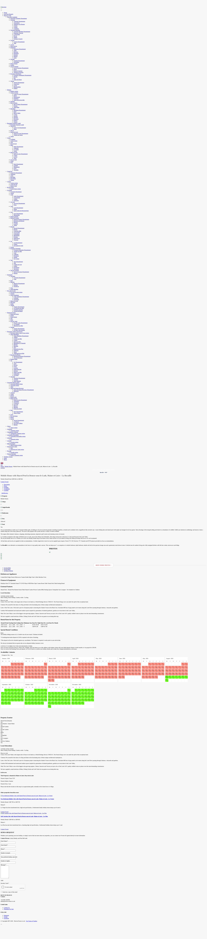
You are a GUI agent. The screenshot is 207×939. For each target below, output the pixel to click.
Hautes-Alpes (13, 359)
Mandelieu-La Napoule (19, 343)
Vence (15, 352)
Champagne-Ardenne (12, 432)
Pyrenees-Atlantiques (15, 74)
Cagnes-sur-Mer (18, 339)
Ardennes (12, 174)
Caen (15, 279)
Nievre (12, 130)
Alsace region (13, 427)
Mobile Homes (110, 470)
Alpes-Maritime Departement (21, 336)
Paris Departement (18, 164)
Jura (11, 318)
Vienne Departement (19, 82)
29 (12, 677)
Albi (15, 263)
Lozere (12, 247)
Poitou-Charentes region (16, 455)
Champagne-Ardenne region (17, 433)
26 (2, 677)
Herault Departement (19, 228)
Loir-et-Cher (13, 159)
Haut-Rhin (13, 178)
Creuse (12, 44)
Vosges (12, 180)
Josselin (16, 116)
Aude (11, 194)
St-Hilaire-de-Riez (18, 309)
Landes (12, 65)
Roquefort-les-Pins (18, 349)
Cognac (16, 27)
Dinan (15, 95)
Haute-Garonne (14, 216)
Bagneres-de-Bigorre (19, 221)
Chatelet (16, 165)
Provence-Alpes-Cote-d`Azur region (19, 333)
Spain (5, 458)
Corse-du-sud (13, 184)
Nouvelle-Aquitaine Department (18, 18)
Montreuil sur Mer (18, 325)
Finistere (12, 101)
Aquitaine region (14, 430)
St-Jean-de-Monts (18, 311)
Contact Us (7, 907)
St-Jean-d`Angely (18, 39)
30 (15, 677)
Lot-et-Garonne (14, 66)
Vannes (15, 122)
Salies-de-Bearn (18, 79)
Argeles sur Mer (18, 251)
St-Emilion (16, 62)
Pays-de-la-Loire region (16, 292)
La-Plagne (16, 422)
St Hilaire (12, 139)
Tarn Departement (18, 261)
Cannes (15, 340)
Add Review (4, 493)
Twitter (6, 917)
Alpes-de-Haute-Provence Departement (24, 390)
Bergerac (16, 52)
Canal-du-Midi (17, 231)
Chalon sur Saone (18, 135)
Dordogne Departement (20, 49)
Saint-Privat (17, 238)
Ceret (15, 253)
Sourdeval (16, 286)
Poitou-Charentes (11, 454)
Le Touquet (16, 324)
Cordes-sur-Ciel (18, 264)
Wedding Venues (8, 456)
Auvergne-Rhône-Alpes (16, 384)
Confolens (16, 28)
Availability (7, 489)
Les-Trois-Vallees (18, 423)
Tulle (15, 43)
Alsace (9, 426)
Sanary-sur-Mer (18, 372)
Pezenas (16, 237)
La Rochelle (17, 34)
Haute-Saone (13, 317)
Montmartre (17, 167)
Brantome (16, 53)
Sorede (15, 257)
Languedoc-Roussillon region (17, 436)
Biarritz (15, 76)
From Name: (4, 841)
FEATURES (7, 569)
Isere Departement (18, 411)
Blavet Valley (17, 113)
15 (12, 670)
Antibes (16, 337)
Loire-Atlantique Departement (21, 296)
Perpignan (16, 256)
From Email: (4, 845)
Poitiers (15, 88)
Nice (15, 347)
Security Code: (5, 883)
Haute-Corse (13, 186)
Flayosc (16, 365)
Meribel (16, 424)
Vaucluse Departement (19, 378)
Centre (9, 138)
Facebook (6, 918)
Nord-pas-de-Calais (12, 446)
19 (2, 673)
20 (6, 673)
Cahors (15, 244)
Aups (15, 363)
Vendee (12, 305)
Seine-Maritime (14, 289)
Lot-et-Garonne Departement (21, 68)
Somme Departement (19, 328)
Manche (12, 282)
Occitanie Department (16, 191)
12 (2, 670)
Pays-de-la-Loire (11, 290)
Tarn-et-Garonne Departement (21, 272)
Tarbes (15, 225)
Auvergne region (14, 385)
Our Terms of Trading (31, 921)
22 (12, 673)
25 (22, 673)
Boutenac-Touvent (18, 33)
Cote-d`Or (13, 126)
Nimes (15, 209)
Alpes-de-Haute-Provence (17, 388)
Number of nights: (5, 861)
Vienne (12, 81)
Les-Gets (16, 404)
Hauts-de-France (11, 312)
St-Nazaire (16, 299)
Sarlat (15, 57)
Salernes (16, 371)
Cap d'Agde (17, 232)
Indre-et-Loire (13, 152)
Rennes (15, 106)
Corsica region (14, 183)
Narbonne (16, 200)
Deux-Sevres (13, 46)
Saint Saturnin (17, 381)
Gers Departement (18, 213)
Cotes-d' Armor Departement (21, 94)
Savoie (12, 419)
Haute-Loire (13, 397)
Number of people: (5, 853)
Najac (15, 205)
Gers (11, 212)
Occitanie (9, 190)
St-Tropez (16, 375)
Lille (11, 448)
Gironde (12, 59)
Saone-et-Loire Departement (21, 133)
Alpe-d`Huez (17, 413)
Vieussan (16, 240)
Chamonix (16, 403)
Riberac (16, 56)
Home (5, 12)
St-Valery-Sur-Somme (19, 330)
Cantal (12, 394)
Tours (15, 158)
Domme (16, 55)
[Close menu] (1, 10)
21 (9, 673)
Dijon (15, 129)
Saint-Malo (16, 107)
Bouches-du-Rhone (15, 355)
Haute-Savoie (13, 398)
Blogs (5, 459)
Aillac (15, 50)
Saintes (15, 37)
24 (18, 673)
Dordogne (13, 47)
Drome (12, 395)
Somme (12, 327)
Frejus (15, 366)
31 (18, 677)
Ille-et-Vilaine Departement (20, 104)
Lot (11, 241)
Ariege (12, 193)
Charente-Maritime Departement (22, 31)
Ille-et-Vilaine (13, 103)
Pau (15, 78)
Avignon (16, 379)
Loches (15, 157)
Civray (15, 85)
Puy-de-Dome (14, 416)
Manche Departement (19, 283)
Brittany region (14, 91)
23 (15, 673)
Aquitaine (9, 429)
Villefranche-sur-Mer (19, 353)
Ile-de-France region (15, 189)
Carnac (15, 114)
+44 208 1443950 (5, 899)
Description (7, 484)
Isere (11, 410)
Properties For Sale (9, 909)
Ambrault (16, 148)
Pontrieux (16, 98)
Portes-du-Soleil (18, 408)
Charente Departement (19, 21)
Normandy (10, 274)
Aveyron (12, 202)
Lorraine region (14, 442)
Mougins (16, 346)
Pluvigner (16, 119)
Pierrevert (16, 391)
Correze (12, 40)
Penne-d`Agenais (18, 71)
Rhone (12, 417)
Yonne (12, 136)
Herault (12, 226)
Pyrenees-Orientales (15, 248)
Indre (11, 145)
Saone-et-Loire (14, 132)
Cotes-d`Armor (14, 92)
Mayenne (12, 302)
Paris (11, 162)
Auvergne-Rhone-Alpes (13, 382)
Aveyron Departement (19, 203)
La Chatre (16, 149)
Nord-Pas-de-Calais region (17, 449)
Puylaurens (16, 267)
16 (15, 670)
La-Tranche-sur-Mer (19, 308)
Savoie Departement (19, 420)
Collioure (16, 254)
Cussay (15, 155)
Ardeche (12, 392)
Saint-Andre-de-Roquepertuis (21, 210)
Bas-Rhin (12, 177)
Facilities (6, 487)
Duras (15, 69)
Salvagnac (16, 269)
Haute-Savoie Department (20, 400)
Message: (3, 865)
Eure (11, 280)
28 (9, 677)
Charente (12, 20)
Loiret (11, 161)
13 (6, 670)
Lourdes (16, 223)
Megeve (16, 406)
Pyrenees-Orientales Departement (22, 250)
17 (18, 670)
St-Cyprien (16, 258)
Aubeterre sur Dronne (19, 24)
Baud (15, 111)
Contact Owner (4, 481)
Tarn (11, 260)
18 (22, 670)
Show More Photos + (103, 565)
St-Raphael (16, 373)
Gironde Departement (19, 60)
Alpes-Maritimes (14, 334)
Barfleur (16, 285)
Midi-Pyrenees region (15, 445)
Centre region (13, 140)
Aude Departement (18, 196)
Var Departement (18, 362)
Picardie (9, 451)
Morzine (16, 407)
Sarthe (12, 304)
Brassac (16, 273)
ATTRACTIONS (8, 571)
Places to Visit (7, 15)
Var (11, 360)
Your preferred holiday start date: (9, 857)
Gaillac (15, 266)
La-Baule (16, 298)
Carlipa (15, 199)
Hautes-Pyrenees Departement (21, 219)
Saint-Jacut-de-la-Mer (19, 100)
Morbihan (12, 108)
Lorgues (16, 368)
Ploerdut (16, 117)
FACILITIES (7, 568)
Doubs (12, 315)
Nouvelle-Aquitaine (12, 17)
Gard (11, 206)
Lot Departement (18, 242)
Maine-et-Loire (14, 301)
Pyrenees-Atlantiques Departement (22, 75)
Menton (16, 344)
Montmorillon (17, 87)
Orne (11, 288)
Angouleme (17, 23)
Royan (15, 36)
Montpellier (16, 235)
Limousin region (14, 439)
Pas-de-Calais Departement (20, 323)
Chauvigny (16, 84)
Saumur (12, 293)
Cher (11, 142)
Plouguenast (17, 97)
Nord (11, 320)
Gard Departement (18, 207)
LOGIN (3, 468)
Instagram (6, 915)
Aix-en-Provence (18, 357)
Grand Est (9, 171)
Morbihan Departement (19, 110)
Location (6, 490)
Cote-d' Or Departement (20, 127)
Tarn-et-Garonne (14, 270)
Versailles (16, 170)
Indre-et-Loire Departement (21, 154)
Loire (11, 414)
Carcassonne (17, 197)
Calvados (12, 276)
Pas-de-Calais (13, 321)
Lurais (15, 151)
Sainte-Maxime (17, 369)
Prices (5, 486)
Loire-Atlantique (14, 295)
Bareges (16, 222)
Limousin (9, 438)
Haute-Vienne (13, 63)
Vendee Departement (19, 306)
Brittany (9, 90)
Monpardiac (17, 215)
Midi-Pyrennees (11, 443)
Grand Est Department (16, 173)
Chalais (15, 25)
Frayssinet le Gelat (18, 245)
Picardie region (14, 452)
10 (18, 667)
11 (22, 667)
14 (9, 670)
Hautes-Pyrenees (14, 218)
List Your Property (8, 14)
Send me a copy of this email (9, 892)
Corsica (9, 181)
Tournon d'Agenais (18, 72)
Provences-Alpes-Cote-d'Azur (14, 331)
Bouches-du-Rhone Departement (22, 356)
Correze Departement (19, 41)
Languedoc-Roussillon (13, 435)
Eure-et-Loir (13, 143)
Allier (11, 387)
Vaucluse (12, 376)
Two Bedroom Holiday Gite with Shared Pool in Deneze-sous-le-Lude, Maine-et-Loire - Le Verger (27, 799)
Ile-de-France (10, 187)
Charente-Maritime (15, 30)
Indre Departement (18, 146)
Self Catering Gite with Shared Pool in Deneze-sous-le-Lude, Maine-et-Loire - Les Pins (24, 816)
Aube (11, 175)
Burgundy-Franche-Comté (14, 123)
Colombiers (16, 234)
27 (6, 677)
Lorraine (9, 440)
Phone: (3, 849)
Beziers (15, 229)
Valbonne (16, 350)
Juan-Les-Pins (17, 341)
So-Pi (15, 168)
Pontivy (16, 120)
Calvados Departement (19, 277)
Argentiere (16, 401)
